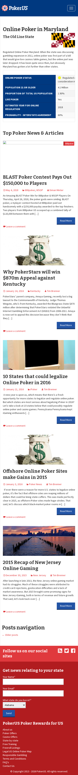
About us (7, 729)
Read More (66, 220)
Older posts (10, 635)
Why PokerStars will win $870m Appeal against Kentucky (31, 278)
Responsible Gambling (15, 755)
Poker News (35, 484)
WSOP (39, 190)
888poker (69, 143)
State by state (10, 740)
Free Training (10, 744)
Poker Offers (10, 733)
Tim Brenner (53, 291)
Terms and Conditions (14, 758)
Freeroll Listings (11, 747)
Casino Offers (10, 736)
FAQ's (6, 762)
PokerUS (41, 771)
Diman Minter (56, 190)
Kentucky (35, 291)
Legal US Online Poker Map (17, 751)
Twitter (66, 650)
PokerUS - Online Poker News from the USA (15, 8)
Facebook (73, 650)
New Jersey (39, 575)
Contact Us (9, 766)
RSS (60, 650)
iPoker (33, 389)
